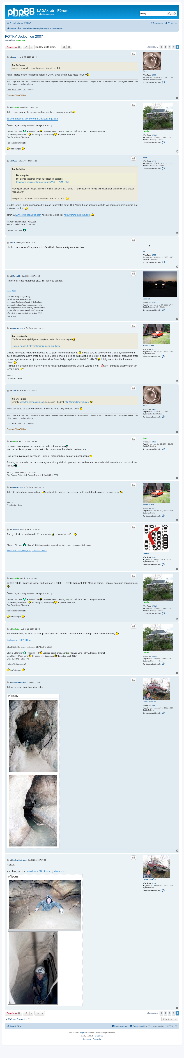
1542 (154, 706)
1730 (154, 255)
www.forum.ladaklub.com (28, 215)
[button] (161, 47)
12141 (154, 135)
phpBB (83, 1033)
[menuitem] (27, 23)
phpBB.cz (99, 1036)
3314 (154, 557)
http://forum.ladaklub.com (77, 215)
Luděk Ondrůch (149, 702)
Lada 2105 (11, 291)
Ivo (144, 251)
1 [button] (165, 47)
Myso (145, 157)
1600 (154, 349)
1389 (154, 161)
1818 (154, 303)
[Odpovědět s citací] (133, 54)
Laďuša (146, 131)
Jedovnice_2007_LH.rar (19, 640)
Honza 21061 (148, 345)
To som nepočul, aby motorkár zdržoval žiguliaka (32, 118)
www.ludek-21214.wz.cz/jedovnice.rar (46, 871)
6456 (154, 442)
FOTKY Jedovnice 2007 (24, 36)
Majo (145, 438)
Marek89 (146, 299)
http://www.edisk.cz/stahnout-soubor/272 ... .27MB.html (42, 182)
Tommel (146, 553)
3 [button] (173, 47)
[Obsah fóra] (21, 11)
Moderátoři (20, 40)
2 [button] (169, 47)
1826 (154, 75)
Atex (145, 71)
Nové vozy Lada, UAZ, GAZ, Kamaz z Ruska (27, 551)
